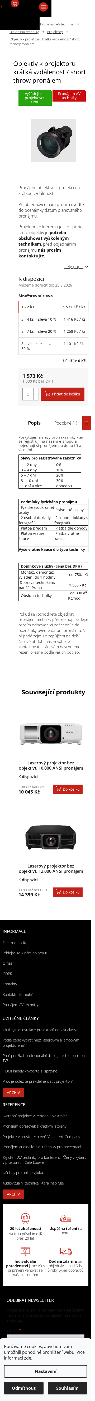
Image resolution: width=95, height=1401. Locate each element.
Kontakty (10, 983)
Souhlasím (67, 1388)
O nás (7, 963)
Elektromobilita (15, 942)
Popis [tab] (34, 423)
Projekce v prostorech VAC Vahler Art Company (41, 1136)
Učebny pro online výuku (23, 1172)
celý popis (73, 266)
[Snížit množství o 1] (36, 397)
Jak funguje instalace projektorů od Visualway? (40, 1029)
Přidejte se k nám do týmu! (25, 952)
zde (27, 1358)
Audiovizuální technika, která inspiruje (33, 1183)
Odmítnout (24, 1388)
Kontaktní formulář (18, 994)
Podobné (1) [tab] (65, 423)
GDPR (7, 973)
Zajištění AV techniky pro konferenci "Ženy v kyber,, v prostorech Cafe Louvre (44, 1160)
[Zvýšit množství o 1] (36, 391)
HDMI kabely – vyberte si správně (30, 1071)
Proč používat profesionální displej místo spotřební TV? (44, 1058)
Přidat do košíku (66, 394)
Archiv (13, 1092)
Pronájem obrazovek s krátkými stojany (34, 1126)
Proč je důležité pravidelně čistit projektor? (38, 1081)
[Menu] (43, 6)
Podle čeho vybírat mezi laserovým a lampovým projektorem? (41, 1043)
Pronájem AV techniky (20, 1004)
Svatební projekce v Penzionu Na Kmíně (35, 1115)
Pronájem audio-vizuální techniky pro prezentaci (42, 1146)
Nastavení (45, 1371)
